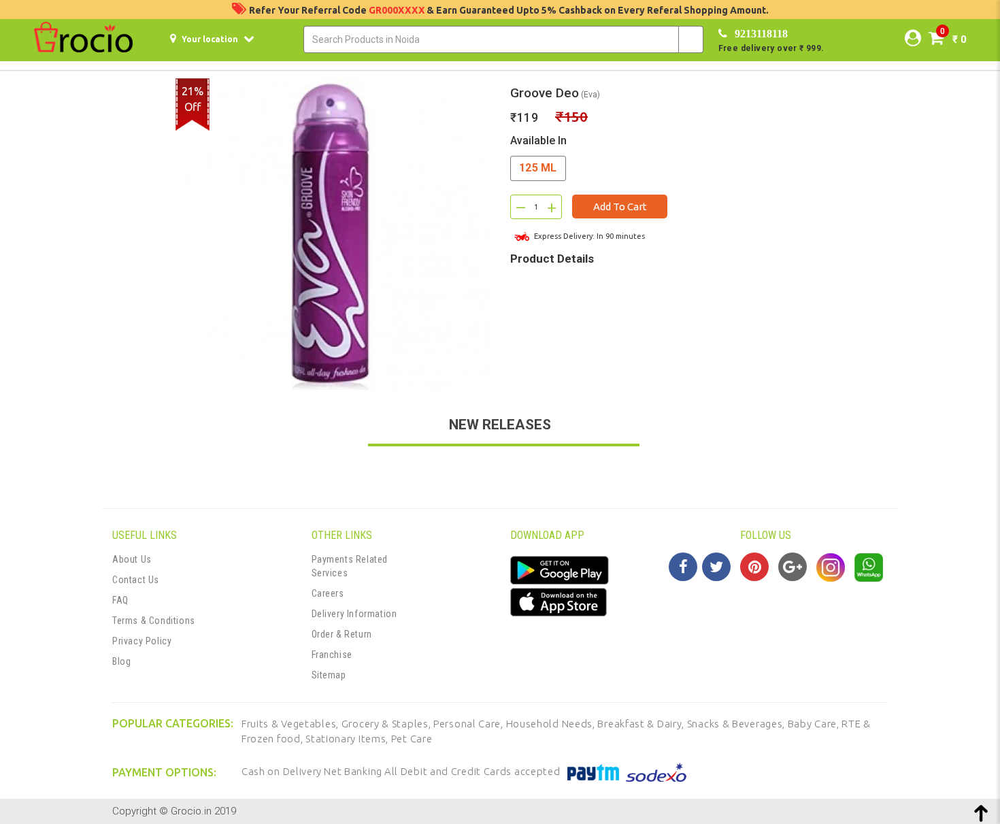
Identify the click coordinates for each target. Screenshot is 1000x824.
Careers (328, 593)
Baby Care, (815, 723)
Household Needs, (552, 723)
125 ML (538, 167)
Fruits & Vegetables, (291, 723)
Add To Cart (620, 206)
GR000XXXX (398, 10)
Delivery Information (354, 613)
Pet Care (412, 738)
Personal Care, (469, 723)
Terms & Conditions (153, 620)
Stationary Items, (348, 738)
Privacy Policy (141, 641)
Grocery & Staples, (387, 723)
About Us (132, 559)
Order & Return (342, 634)
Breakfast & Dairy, (641, 723)
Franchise (332, 654)
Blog (121, 661)
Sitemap (329, 675)
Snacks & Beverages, (737, 723)
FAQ (120, 600)
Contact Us (135, 579)
